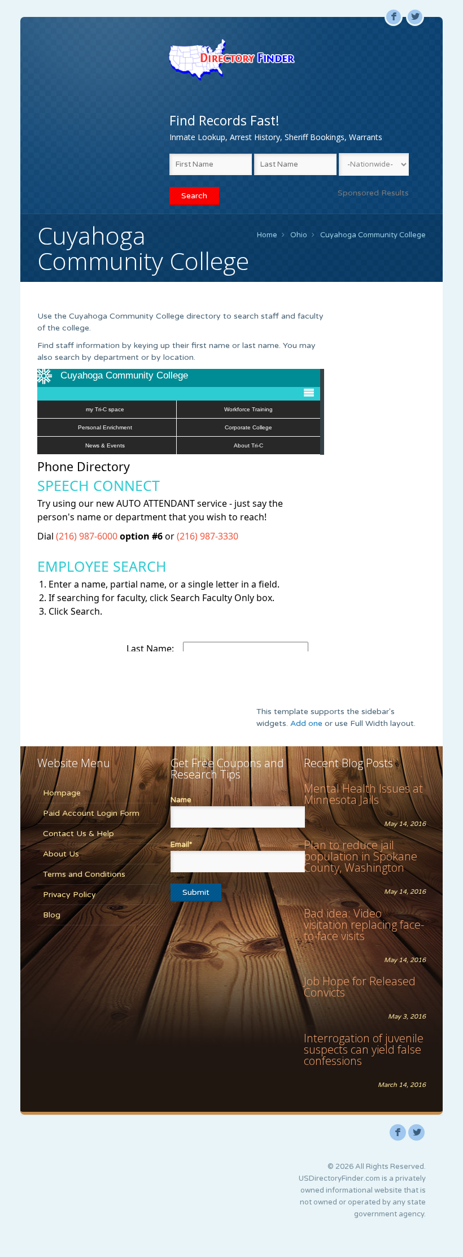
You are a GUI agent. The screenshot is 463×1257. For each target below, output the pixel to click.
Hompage (62, 793)
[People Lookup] (231, 59)
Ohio (298, 235)
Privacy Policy (69, 894)
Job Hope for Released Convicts (360, 986)
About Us (61, 854)
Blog (51, 915)
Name (181, 799)
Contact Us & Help (78, 833)
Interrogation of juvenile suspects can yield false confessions (363, 1049)
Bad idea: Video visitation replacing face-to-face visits (364, 924)
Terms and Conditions (84, 874)
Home (267, 235)
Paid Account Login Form (91, 813)
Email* (181, 844)
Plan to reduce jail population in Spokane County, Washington (360, 856)
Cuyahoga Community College (373, 235)
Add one (306, 723)
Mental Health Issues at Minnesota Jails (363, 794)
